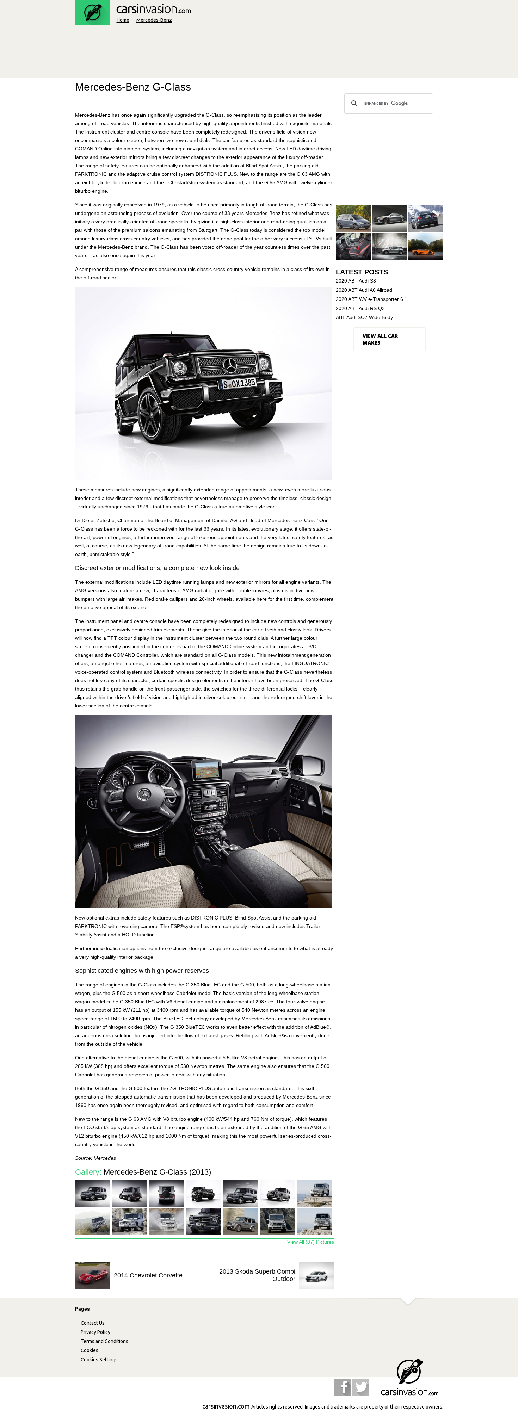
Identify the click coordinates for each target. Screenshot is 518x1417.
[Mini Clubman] (389, 246)
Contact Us (93, 1323)
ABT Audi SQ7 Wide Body (364, 317)
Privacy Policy (95, 1332)
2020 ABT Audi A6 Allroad (364, 290)
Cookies (89, 1350)
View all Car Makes (380, 339)
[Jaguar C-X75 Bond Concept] (425, 246)
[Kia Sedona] (353, 219)
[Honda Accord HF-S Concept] (389, 219)
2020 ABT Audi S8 (356, 281)
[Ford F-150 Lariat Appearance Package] (353, 246)
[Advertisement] (203, 53)
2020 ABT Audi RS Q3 (360, 308)
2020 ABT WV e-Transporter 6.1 (371, 299)
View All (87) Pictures (310, 1242)
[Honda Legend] (425, 219)
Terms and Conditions (104, 1341)
